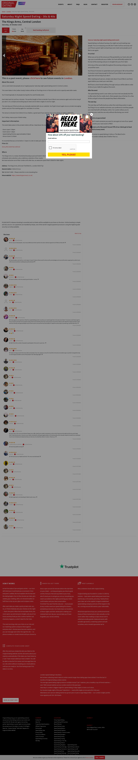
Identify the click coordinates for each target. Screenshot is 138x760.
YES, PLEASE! (69, 154)
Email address (52, 138)
